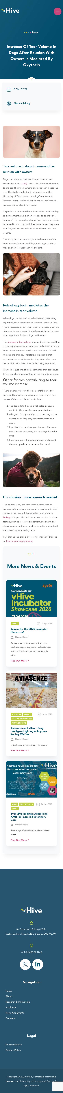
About (9, 996)
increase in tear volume (19, 341)
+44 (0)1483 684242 (31, 952)
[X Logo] (25, 964)
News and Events (15, 1013)
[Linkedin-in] (37, 964)
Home (9, 991)
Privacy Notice (14, 1044)
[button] (57, 11)
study (24, 183)
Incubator (11, 1007)
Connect (10, 1018)
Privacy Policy (13, 1050)
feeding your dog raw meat (19, 541)
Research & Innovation (18, 1002)
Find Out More (19, 661)
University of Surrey (30, 1081)
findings (7, 517)
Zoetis (50, 1081)
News (35, 32)
